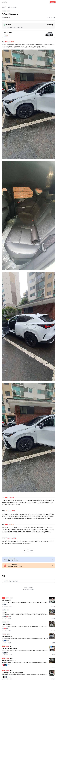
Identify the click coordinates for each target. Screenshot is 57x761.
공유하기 (31, 550)
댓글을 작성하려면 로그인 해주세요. (11, 581)
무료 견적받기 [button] (52, 2)
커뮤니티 (4, 7)
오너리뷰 (9, 7)
